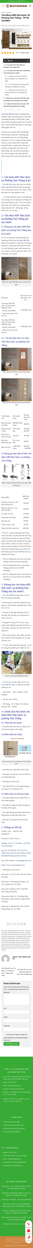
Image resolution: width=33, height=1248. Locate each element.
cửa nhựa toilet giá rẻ (25, 940)
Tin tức (9, 12)
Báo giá (3, 12)
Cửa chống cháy (22, 1240)
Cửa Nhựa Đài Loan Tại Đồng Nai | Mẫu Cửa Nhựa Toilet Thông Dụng (24, 972)
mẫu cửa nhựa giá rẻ (16, 946)
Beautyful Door (17, 1165)
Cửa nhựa (23, 1238)
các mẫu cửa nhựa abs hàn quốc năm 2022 (13, 932)
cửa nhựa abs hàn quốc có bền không (17, 934)
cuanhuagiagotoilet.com (23, 860)
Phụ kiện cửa (10, 1241)
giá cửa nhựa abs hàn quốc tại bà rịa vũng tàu (16, 944)
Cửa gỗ (16, 1238)
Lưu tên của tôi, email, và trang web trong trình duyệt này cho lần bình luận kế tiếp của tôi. (16, 1037)
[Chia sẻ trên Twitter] (14, 924)
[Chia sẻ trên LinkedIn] (24, 924)
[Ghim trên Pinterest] (21, 924)
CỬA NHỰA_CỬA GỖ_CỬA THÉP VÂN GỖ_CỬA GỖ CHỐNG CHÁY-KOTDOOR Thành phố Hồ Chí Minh (16, 853)
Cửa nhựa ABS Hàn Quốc (10, 114)
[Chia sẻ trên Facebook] (11, 924)
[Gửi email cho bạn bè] (18, 924)
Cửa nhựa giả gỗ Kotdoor (19, 1162)
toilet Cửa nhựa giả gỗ (22, 25)
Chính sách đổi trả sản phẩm (11, 1122)
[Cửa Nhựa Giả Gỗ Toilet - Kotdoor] (16, 6)
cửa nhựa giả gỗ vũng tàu (13, 940)
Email (6, 1017)
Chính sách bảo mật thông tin (11, 1132)
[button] (3, 6)
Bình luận (7, 992)
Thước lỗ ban (16, 1242)
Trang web (7, 1025)
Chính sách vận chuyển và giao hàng (14, 1128)
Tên (5, 1008)
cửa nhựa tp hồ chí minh (7, 942)
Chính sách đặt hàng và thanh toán (13, 1125)
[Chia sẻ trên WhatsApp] (8, 924)
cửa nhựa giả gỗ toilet (20, 936)
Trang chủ (9, 1238)
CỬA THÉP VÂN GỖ (10, 1240)
